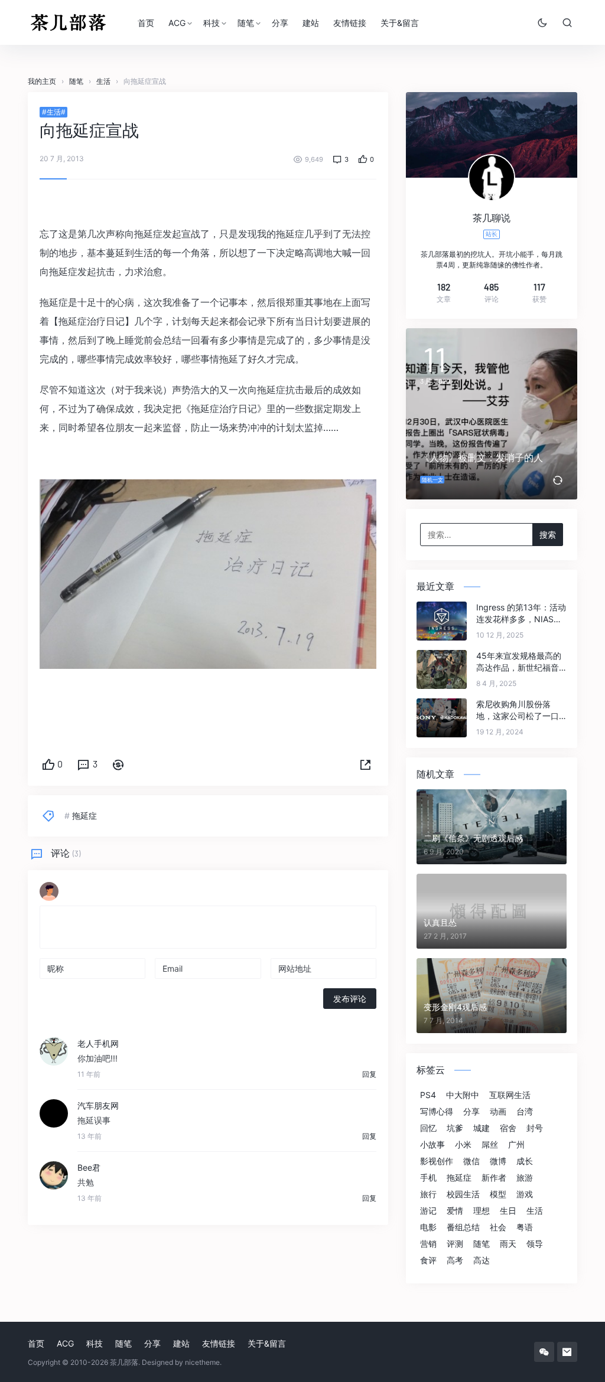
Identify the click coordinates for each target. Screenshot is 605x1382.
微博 (498, 1161)
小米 (463, 1145)
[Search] (567, 22)
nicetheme (202, 1362)
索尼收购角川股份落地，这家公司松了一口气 (517, 710)
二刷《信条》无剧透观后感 (473, 838)
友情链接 (349, 23)
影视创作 (436, 1161)
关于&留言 (399, 23)
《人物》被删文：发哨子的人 (481, 457)
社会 (498, 1227)
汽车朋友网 (98, 1105)
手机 (428, 1178)
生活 (534, 1211)
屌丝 (490, 1145)
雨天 (508, 1244)
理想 (481, 1211)
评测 (455, 1244)
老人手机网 (98, 1043)
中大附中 (462, 1095)
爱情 (455, 1211)
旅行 (428, 1194)
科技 (211, 23)
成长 (524, 1161)
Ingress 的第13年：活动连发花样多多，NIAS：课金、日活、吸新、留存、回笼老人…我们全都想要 (521, 613)
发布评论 (349, 999)
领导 (534, 1244)
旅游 (524, 1178)
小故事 (432, 1145)
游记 (428, 1211)
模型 (498, 1194)
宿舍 (508, 1128)
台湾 (524, 1111)
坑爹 (455, 1128)
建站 (310, 23)
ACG (177, 23)
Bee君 (88, 1167)
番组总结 (463, 1227)
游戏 (524, 1194)
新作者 (494, 1178)
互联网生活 (510, 1095)
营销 (428, 1244)
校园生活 (463, 1194)
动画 (498, 1111)
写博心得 (436, 1111)
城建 (481, 1128)
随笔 (246, 23)
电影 (428, 1227)
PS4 (428, 1095)
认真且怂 (440, 922)
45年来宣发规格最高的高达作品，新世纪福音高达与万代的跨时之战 (518, 662)
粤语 (524, 1227)
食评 (428, 1260)
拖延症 (84, 816)
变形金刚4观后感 (455, 1007)
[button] (365, 765)
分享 (280, 23)
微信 (471, 1161)
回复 (369, 1074)
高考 (455, 1260)
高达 (481, 1260)
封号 (534, 1128)
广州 (516, 1145)
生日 (508, 1211)
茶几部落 (124, 1362)
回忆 (428, 1128)
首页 (146, 23)
